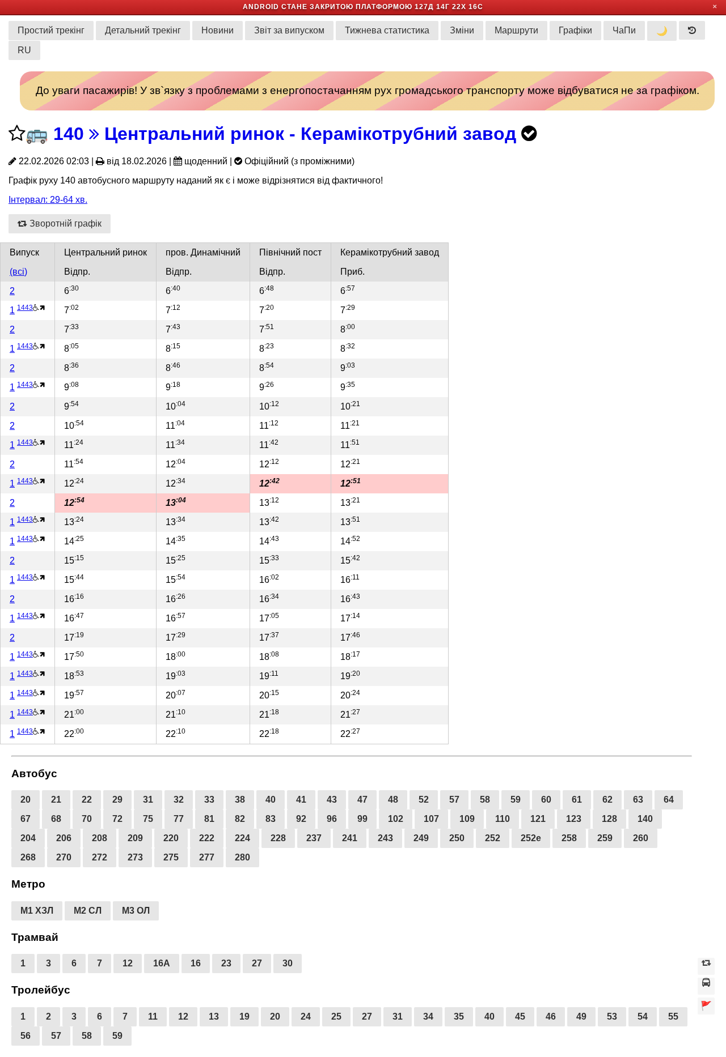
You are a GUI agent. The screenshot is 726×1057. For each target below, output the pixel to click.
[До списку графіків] (706, 986)
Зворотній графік (64, 223)
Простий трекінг (51, 30)
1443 (25, 308)
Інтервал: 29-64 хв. (48, 199)
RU (24, 50)
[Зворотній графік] (706, 966)
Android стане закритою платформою (327, 7)
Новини (217, 30)
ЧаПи (624, 30)
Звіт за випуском (289, 30)
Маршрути (516, 30)
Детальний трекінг (143, 30)
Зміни (462, 30)
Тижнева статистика (387, 30)
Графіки (575, 30)
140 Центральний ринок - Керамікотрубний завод (284, 133)
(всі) (18, 271)
